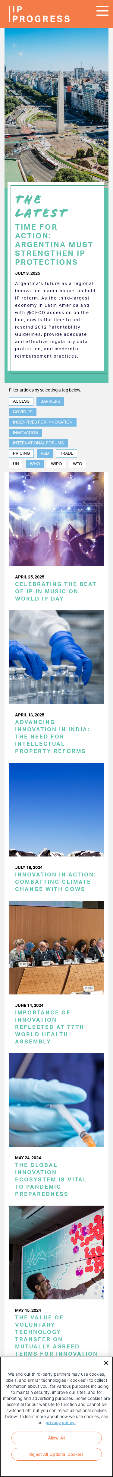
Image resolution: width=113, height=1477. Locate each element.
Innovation (25, 433)
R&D (45, 453)
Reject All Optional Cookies (56, 1454)
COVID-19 (23, 412)
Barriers (50, 401)
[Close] (104, 1362)
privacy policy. (61, 1422)
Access (21, 401)
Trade (66, 453)
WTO (77, 464)
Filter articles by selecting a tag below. (45, 390)
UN (16, 464)
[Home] (27, 14)
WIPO (56, 464)
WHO (35, 464)
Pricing (21, 453)
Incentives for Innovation (43, 422)
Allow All (56, 1437)
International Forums (38, 443)
